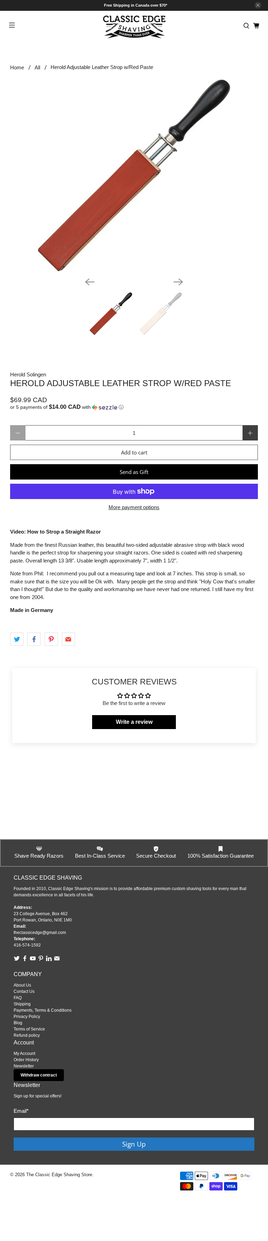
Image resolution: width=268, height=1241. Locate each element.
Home (17, 67)
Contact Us (24, 991)
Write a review (134, 722)
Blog (18, 1022)
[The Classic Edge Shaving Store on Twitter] (17, 960)
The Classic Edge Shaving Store (59, 1174)
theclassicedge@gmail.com (40, 932)
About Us (22, 985)
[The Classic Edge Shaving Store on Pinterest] (41, 960)
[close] (257, 5)
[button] (134, 407)
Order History (26, 1059)
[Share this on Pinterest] (51, 639)
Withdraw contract (39, 1075)
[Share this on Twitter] (16, 639)
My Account (24, 1053)
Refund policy (27, 1035)
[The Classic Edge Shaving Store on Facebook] (25, 960)
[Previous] (89, 282)
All (37, 67)
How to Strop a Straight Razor (64, 532)
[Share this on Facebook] (33, 639)
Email (21, 1111)
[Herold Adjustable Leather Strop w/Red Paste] (134, 175)
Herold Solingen (28, 374)
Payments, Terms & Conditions (43, 1010)
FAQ (18, 997)
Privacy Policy (27, 1016)
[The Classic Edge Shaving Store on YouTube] (33, 960)
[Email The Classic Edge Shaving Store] (57, 960)
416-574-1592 (27, 945)
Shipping (22, 1004)
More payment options (134, 507)
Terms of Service (29, 1029)
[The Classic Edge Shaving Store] (134, 26)
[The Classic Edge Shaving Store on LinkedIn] (49, 960)
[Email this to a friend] (68, 639)
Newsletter (24, 1066)
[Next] (178, 282)
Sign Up (134, 1144)
